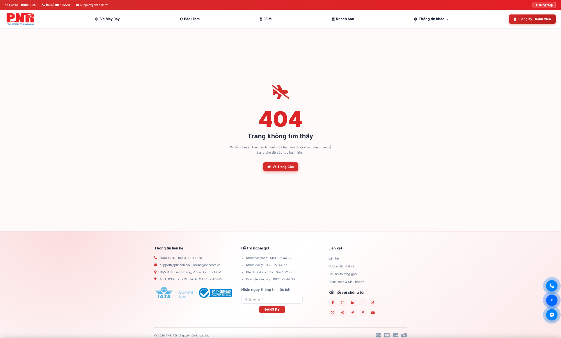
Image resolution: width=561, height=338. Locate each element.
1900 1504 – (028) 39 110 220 (181, 258)
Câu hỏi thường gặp (342, 274)
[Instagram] (343, 303)
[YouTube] (373, 313)
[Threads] (343, 313)
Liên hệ (333, 258)
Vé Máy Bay (110, 19)
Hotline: (22, 5)
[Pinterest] (353, 313)
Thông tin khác (431, 19)
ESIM (267, 19)
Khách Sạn (345, 19)
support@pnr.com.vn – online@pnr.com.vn (190, 265)
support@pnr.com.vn (94, 5)
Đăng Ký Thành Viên (535, 19)
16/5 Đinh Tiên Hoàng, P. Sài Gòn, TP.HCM (190, 272)
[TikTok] (373, 303)
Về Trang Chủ (283, 167)
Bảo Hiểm (192, 19)
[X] (332, 313)
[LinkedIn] (353, 303)
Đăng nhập (546, 5)
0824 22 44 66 (287, 272)
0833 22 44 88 (281, 258)
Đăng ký (272, 309)
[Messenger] (551, 314)
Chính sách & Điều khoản (346, 282)
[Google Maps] (363, 313)
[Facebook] (332, 303)
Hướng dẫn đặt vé (341, 266)
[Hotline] (551, 286)
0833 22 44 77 (276, 265)
